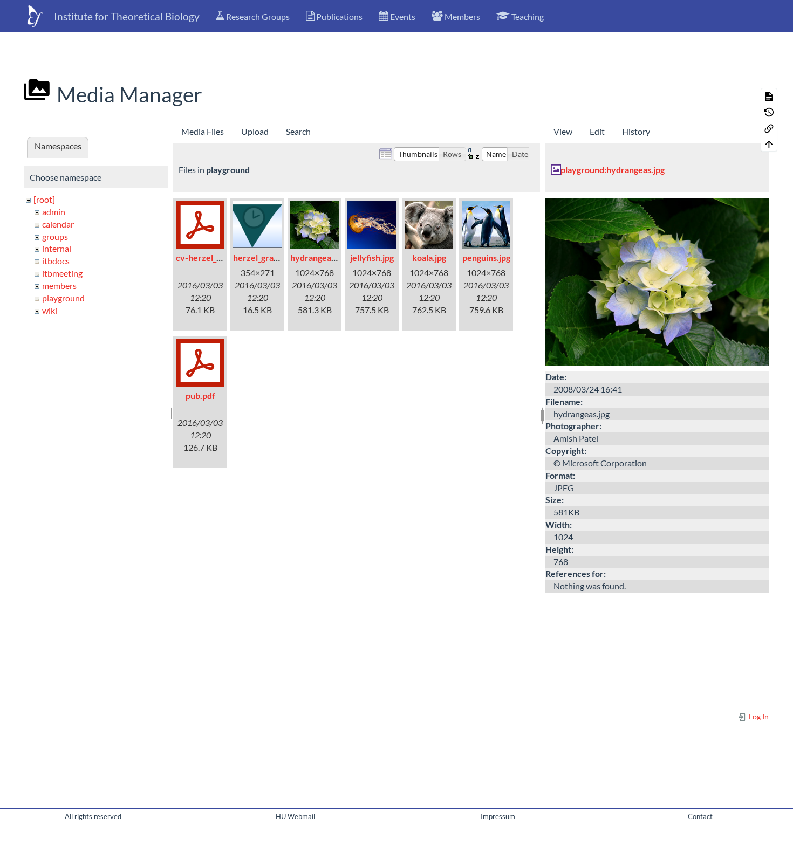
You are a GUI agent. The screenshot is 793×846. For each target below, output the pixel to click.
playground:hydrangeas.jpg (612, 169)
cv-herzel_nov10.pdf (216, 257)
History (636, 131)
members (59, 285)
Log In (758, 716)
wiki (49, 310)
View (562, 131)
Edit (597, 131)
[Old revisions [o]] (769, 112)
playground (63, 298)
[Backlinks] (769, 127)
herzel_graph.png (266, 257)
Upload (255, 131)
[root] (44, 199)
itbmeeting (62, 273)
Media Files (202, 131)
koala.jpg (429, 257)
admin (53, 212)
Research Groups (257, 16)
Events (401, 16)
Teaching (527, 16)
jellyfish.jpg (372, 257)
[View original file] (657, 281)
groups (55, 236)
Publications (339, 16)
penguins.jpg (486, 257)
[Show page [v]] (769, 95)
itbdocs (56, 261)
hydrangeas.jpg (319, 257)
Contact (700, 816)
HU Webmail (295, 816)
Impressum (498, 816)
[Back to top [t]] (769, 143)
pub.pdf (200, 395)
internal (56, 248)
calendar (58, 224)
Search (298, 131)
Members (461, 16)
